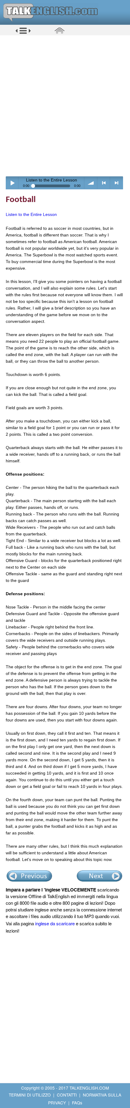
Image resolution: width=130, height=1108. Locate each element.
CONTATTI (67, 1095)
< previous (104, 183)
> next (116, 183)
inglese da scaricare (55, 923)
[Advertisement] (65, 106)
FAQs (77, 1103)
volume (91, 183)
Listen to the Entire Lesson (31, 214)
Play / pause (12, 183)
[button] (23, 33)
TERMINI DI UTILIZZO (30, 1095)
